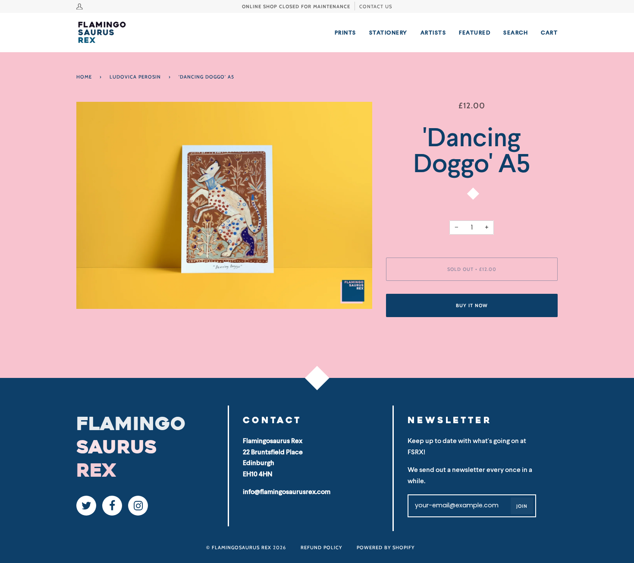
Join (521, 506)
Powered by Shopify (385, 547)
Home (84, 77)
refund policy (321, 547)
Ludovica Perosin (135, 77)
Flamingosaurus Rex (241, 547)
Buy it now (472, 305)
